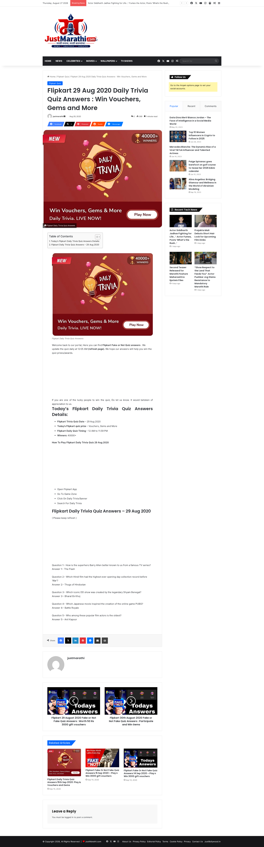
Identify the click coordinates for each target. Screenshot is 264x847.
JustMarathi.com (93, 841)
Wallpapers (108, 61)
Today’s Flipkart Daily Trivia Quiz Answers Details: (75, 241)
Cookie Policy (176, 841)
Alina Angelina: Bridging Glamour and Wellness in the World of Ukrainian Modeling (202, 184)
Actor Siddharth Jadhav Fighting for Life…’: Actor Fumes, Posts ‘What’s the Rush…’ (181, 237)
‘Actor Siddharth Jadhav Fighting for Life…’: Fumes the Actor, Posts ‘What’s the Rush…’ (129, 3)
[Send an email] (64, 116)
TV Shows (126, 61)
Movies (90, 61)
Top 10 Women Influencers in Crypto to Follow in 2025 (202, 135)
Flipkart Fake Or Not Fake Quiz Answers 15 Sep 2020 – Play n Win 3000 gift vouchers (102, 773)
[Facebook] (61, 641)
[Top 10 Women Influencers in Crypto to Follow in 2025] (178, 136)
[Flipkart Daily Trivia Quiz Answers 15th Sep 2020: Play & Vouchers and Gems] (64, 762)
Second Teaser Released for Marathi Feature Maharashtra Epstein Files (179, 274)
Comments (210, 106)
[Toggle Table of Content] (96, 236)
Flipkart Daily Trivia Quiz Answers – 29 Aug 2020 (75, 244)
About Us (126, 841)
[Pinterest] (83, 641)
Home (48, 61)
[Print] (105, 641)
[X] (68, 641)
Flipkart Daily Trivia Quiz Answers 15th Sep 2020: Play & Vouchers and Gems (64, 782)
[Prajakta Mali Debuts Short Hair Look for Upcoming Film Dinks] (205, 221)
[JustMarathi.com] (71, 31)
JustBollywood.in (212, 841)
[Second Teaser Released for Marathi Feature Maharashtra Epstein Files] (181, 258)
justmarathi (58, 116)
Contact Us (197, 841)
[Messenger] (90, 641)
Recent (191, 106)
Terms (165, 841)
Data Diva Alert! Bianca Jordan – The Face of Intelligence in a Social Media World (190, 120)
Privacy (187, 841)
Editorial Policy (154, 841)
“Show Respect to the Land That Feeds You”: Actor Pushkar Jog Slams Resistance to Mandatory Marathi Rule (205, 277)
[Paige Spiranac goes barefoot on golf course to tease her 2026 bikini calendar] (178, 165)
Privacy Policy (139, 841)
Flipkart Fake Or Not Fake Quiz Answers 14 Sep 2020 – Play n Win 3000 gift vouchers (140, 773)
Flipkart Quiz (63, 76)
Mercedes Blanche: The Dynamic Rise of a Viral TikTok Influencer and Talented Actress (193, 150)
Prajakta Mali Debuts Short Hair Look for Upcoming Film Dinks (205, 235)
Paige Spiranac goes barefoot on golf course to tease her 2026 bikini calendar (202, 166)
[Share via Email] (97, 641)
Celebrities (73, 61)
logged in (69, 817)
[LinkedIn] (75, 641)
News (59, 61)
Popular (174, 106)
